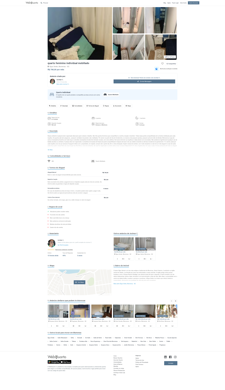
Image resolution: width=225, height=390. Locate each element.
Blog (165, 3)
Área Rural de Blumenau (111, 341)
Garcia (58, 345)
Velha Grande (64, 341)
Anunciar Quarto (118, 360)
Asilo (71, 345)
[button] (80, 33)
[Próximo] (175, 300)
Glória (65, 345)
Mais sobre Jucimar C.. (63, 84)
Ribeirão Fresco (159, 338)
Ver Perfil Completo (63, 245)
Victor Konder (128, 338)
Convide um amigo (119, 368)
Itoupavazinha (117, 345)
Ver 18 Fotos (171, 57)
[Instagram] (175, 357)
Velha (72, 338)
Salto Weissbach (62, 338)
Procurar (45, 3)
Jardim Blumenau (129, 345)
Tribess (74, 341)
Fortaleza (50, 345)
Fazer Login (175, 3)
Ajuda (169, 3)
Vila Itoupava (124, 341)
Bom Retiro (152, 341)
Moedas (116, 366)
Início (115, 356)
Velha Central (53, 341)
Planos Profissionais (119, 370)
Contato (170, 363)
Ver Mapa (81, 282)
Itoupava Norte (93, 345)
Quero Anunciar (193, 3)
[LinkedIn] (165, 357)
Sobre (137, 358)
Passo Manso (141, 345)
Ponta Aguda (152, 345)
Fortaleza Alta (83, 341)
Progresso (162, 345)
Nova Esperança (95, 341)
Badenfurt (134, 341)
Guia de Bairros (118, 364)
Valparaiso (118, 338)
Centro (161, 341)
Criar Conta (183, 3)
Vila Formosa (139, 338)
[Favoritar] (162, 63)
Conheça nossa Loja (119, 372)
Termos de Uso (140, 360)
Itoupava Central (81, 345)
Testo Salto (108, 338)
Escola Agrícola (172, 338)
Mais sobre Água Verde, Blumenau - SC (125, 283)
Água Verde (51, 338)
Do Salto (87, 338)
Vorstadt (79, 338)
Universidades (117, 362)
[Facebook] (170, 357)
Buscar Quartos (118, 358)
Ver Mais (50, 150)
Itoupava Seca (105, 345)
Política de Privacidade (142, 362)
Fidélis (168, 341)
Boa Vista (143, 341)
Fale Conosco (139, 364)
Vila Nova (149, 338)
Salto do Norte (98, 338)
